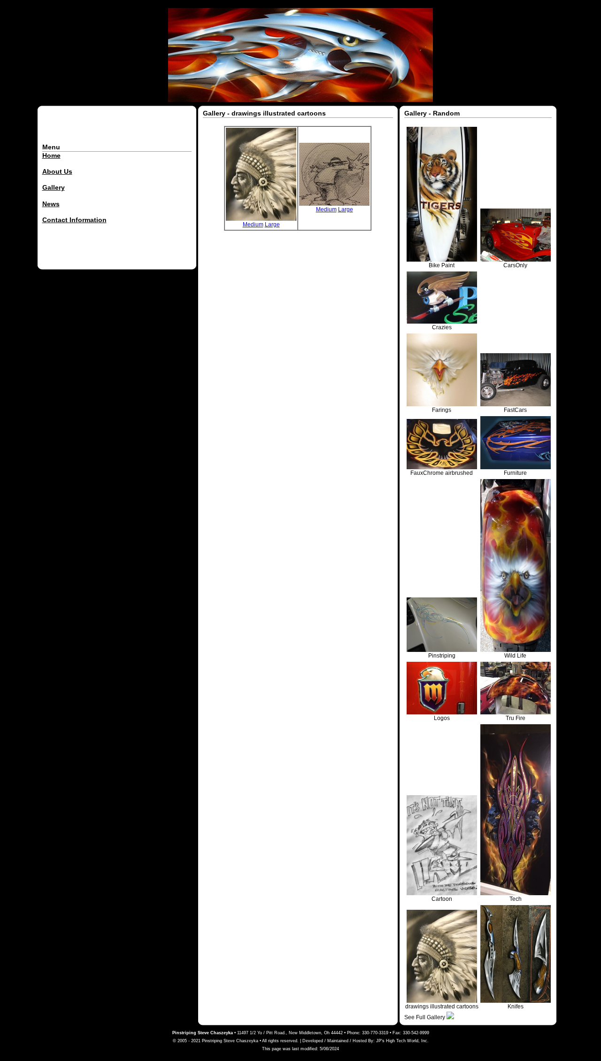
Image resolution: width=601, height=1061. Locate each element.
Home (51, 155)
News (51, 204)
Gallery (53, 187)
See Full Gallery (425, 1017)
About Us (57, 171)
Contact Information (74, 220)
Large (272, 224)
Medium (253, 224)
